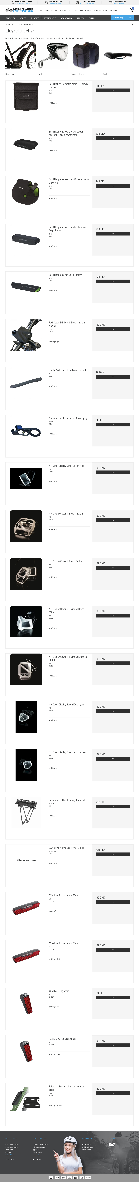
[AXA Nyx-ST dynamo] (26, 1008)
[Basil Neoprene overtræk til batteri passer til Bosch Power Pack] (26, 148)
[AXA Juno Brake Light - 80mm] (26, 960)
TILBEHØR (35, 18)
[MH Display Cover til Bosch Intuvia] (26, 530)
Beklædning (66, 18)
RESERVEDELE (50, 18)
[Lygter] (53, 55)
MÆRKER (80, 18)
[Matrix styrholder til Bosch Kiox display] (26, 435)
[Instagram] (113, 1144)
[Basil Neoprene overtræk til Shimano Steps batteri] (26, 244)
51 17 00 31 (11, 1159)
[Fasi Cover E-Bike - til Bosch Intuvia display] (26, 339)
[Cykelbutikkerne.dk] (19, 9)
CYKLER (23, 18)
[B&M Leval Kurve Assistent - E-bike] (26, 864)
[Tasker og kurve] (86, 55)
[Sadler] (118, 55)
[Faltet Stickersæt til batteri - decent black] (26, 1103)
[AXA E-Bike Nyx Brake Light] (26, 1055)
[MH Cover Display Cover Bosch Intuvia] (26, 769)
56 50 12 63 (38, 1159)
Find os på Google (10, 1155)
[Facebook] (110, 1144)
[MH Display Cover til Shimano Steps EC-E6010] (26, 674)
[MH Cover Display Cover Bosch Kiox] (26, 482)
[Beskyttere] (20, 55)
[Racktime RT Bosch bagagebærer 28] (26, 817)
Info (113, 90)
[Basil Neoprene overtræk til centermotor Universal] (26, 196)
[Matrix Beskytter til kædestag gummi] (26, 387)
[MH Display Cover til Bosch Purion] (26, 578)
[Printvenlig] (133, 24)
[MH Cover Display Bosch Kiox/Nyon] (26, 721)
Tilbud (91, 18)
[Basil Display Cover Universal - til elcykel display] (26, 101)
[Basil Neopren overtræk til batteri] (26, 292)
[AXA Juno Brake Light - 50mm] (26, 912)
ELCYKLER (10, 18)
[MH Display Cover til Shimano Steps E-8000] (26, 626)
